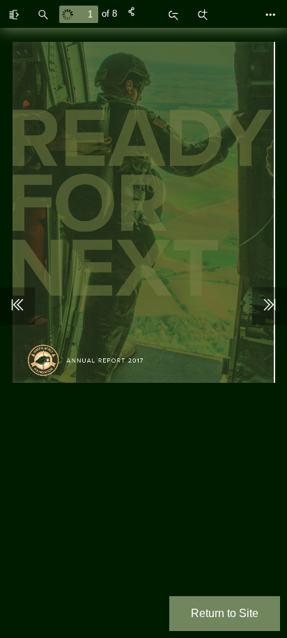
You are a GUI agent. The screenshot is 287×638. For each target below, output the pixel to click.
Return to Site (224, 613)
